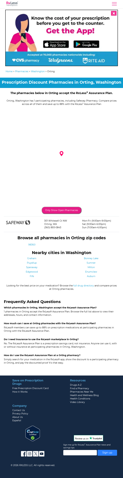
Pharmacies (21, 71)
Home (9, 71)
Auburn (91, 276)
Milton (91, 267)
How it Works (20, 391)
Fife (32, 276)
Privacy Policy (20, 413)
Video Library (77, 402)
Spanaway (31, 267)
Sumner (91, 262)
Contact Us (18, 410)
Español (16, 420)
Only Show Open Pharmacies (61, 210)
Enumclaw (91, 271)
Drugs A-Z (76, 384)
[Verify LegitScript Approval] (32, 433)
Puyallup (32, 262)
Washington (38, 71)
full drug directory (83, 285)
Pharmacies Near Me (81, 391)
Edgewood (32, 271)
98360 (31, 244)
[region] (61, 156)
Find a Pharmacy (79, 388)
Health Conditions (80, 398)
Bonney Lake (91, 258)
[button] (61, 153)
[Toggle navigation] (114, 4)
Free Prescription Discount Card (30, 388)
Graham (31, 258)
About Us (17, 417)
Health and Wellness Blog (84, 395)
